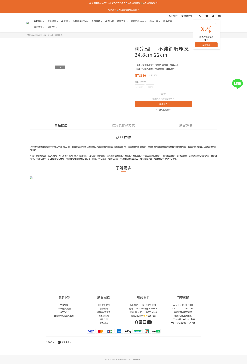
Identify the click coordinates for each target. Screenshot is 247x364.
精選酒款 (121, 21)
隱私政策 (104, 319)
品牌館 (64, 21)
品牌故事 (64, 305)
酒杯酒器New (138, 21)
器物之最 (154, 21)
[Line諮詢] (241, 83)
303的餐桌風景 (64, 308)
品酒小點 (109, 21)
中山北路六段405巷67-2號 (183, 322)
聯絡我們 (163, 104)
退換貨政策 (104, 315)
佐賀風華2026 (79, 21)
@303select (151, 312)
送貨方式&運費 (103, 312)
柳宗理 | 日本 (40, 35)
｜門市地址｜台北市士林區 (183, 319)
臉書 (177, 315)
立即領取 (206, 44)
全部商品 (30, 35)
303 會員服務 (104, 305)
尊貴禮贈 (51, 21)
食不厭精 (95, 21)
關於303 (51, 27)
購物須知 (38, 27)
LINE (182, 315)
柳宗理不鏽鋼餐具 (55, 35)
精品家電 (167, 21)
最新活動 (38, 21)
